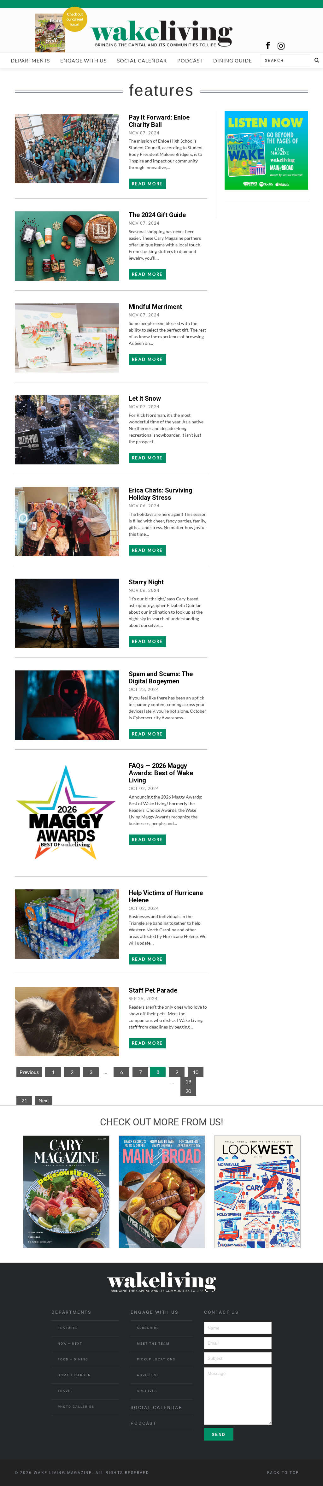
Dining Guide (232, 60)
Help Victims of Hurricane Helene (166, 896)
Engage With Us (83, 60)
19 (188, 1081)
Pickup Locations (156, 1359)
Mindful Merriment (155, 306)
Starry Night (146, 582)
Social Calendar (142, 60)
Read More (147, 183)
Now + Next (70, 1343)
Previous (29, 1072)
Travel (65, 1391)
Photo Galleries (76, 1406)
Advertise (148, 1375)
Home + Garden (74, 1375)
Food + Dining (73, 1359)
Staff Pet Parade (153, 990)
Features (68, 1328)
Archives (147, 1391)
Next (43, 1100)
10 (195, 1072)
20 (188, 1091)
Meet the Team (153, 1343)
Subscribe (148, 1328)
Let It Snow (145, 398)
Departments (30, 60)
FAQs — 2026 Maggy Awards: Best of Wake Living (161, 773)
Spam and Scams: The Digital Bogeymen (161, 677)
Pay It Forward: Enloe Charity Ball (159, 121)
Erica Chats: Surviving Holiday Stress (160, 493)
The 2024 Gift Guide (157, 215)
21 (24, 1100)
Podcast (190, 60)
